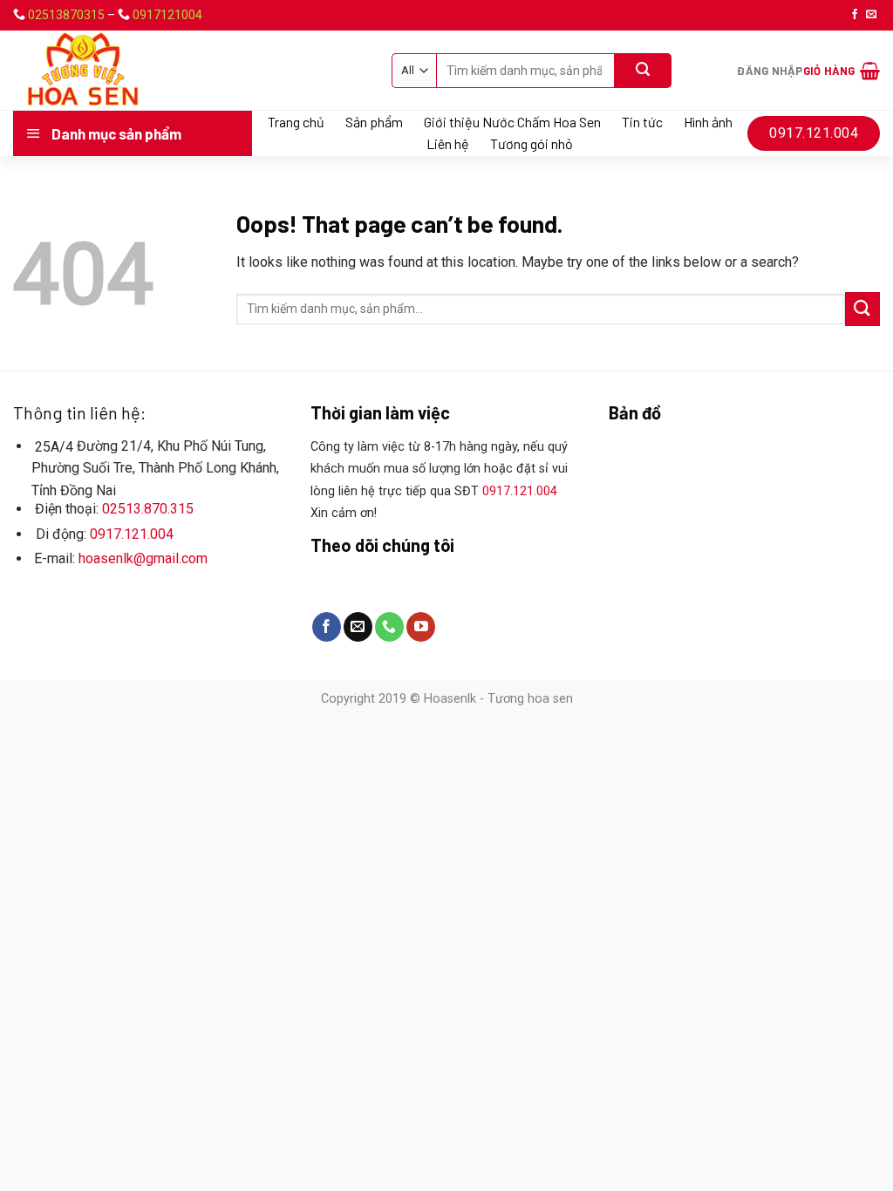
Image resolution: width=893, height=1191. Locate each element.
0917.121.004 (132, 534)
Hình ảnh (708, 122)
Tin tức (642, 122)
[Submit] (862, 309)
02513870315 (66, 15)
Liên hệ (447, 144)
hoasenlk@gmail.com (143, 558)
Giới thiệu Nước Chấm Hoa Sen (512, 122)
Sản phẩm (374, 122)
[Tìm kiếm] (643, 70)
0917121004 (167, 15)
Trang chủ (296, 122)
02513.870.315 (148, 508)
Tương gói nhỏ (531, 144)
